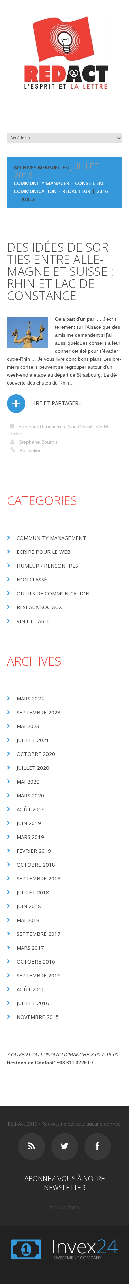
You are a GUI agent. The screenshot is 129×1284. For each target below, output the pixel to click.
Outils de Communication (53, 593)
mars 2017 (30, 947)
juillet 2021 (33, 739)
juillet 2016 (33, 1003)
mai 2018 (28, 919)
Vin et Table (33, 620)
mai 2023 (28, 726)
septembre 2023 (39, 712)
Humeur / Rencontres (41, 426)
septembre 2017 (39, 933)
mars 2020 (30, 795)
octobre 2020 (36, 753)
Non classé (80, 426)
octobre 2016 (36, 961)
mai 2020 (28, 781)
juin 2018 (29, 906)
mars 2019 (30, 836)
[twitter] (64, 1146)
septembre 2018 (39, 878)
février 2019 (34, 850)
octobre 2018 (36, 864)
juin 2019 (29, 823)
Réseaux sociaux (39, 607)
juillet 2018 (33, 892)
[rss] (31, 1146)
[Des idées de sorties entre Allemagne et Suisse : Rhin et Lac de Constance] (27, 332)
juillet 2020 (33, 767)
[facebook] (97, 1146)
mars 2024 (30, 698)
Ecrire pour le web (44, 551)
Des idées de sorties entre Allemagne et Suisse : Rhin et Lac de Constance (60, 271)
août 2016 (31, 989)
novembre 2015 (38, 1016)
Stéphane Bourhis (38, 442)
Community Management (51, 537)
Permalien (31, 450)
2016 (102, 191)
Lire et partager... (56, 402)
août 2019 (31, 809)
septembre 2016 (39, 975)
